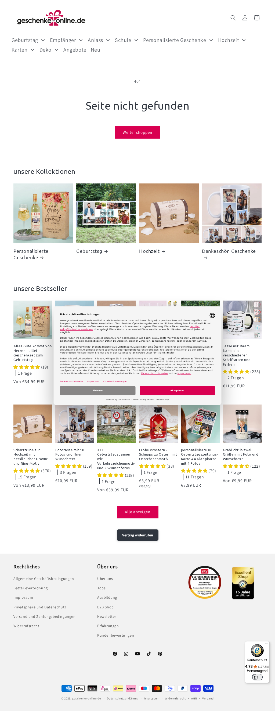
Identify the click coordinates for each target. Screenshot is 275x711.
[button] (233, 18)
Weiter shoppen (137, 132)
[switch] (257, 677)
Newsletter (106, 616)
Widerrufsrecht (26, 625)
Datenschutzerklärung (123, 698)
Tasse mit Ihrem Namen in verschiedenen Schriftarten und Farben (237, 355)
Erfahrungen (108, 625)
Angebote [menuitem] (74, 49)
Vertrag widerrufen (137, 535)
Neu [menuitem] (95, 49)
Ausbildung (107, 597)
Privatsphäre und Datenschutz (39, 607)
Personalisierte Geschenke (31, 254)
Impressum (23, 597)
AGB (194, 698)
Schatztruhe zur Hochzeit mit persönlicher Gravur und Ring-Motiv (30, 457)
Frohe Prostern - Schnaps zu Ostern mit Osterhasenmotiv (158, 454)
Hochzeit (149, 251)
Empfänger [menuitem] (63, 40)
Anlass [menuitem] (95, 40)
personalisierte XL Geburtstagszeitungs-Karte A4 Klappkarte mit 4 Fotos (199, 457)
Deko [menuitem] (45, 49)
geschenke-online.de (86, 698)
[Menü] (266, 644)
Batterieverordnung (30, 588)
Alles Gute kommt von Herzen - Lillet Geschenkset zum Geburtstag (32, 353)
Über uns (105, 578)
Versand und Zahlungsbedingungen (44, 616)
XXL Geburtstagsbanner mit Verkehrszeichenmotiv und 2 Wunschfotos (116, 459)
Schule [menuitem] (123, 40)
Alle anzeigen (137, 511)
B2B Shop (105, 607)
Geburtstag (89, 251)
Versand (208, 698)
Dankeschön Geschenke (229, 251)
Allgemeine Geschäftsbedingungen (43, 578)
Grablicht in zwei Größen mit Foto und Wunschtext (241, 454)
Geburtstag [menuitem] (25, 40)
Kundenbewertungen (115, 635)
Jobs (101, 588)
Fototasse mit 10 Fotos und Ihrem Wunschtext (69, 454)
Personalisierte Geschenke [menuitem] (174, 40)
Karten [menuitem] (20, 49)
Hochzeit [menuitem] (228, 40)
